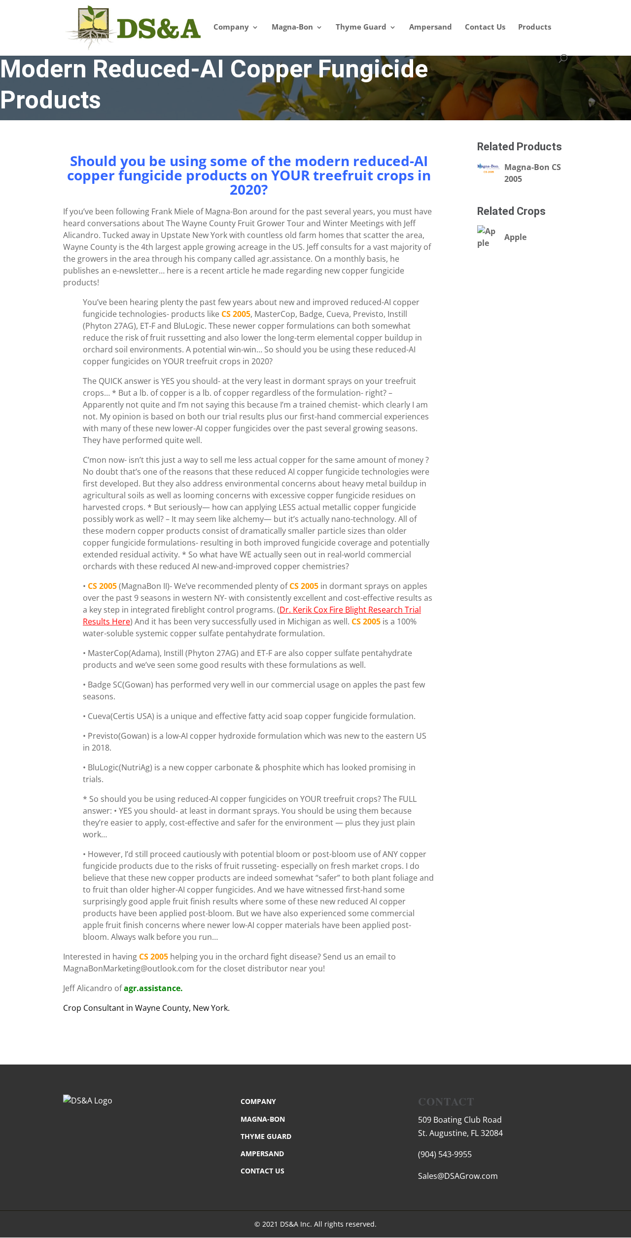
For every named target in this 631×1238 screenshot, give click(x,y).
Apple (515, 237)
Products (534, 28)
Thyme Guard (361, 28)
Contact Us (485, 28)
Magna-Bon (292, 28)
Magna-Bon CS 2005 (532, 173)
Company (231, 28)
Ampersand (430, 28)
